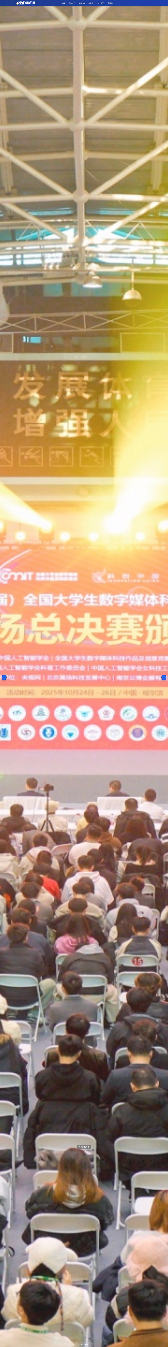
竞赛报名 (111, 3)
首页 (63, 3)
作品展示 (91, 3)
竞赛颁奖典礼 (84, 1147)
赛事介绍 (72, 3)
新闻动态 (82, 3)
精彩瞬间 (101, 3)
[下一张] (163, 677)
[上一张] (4, 677)
